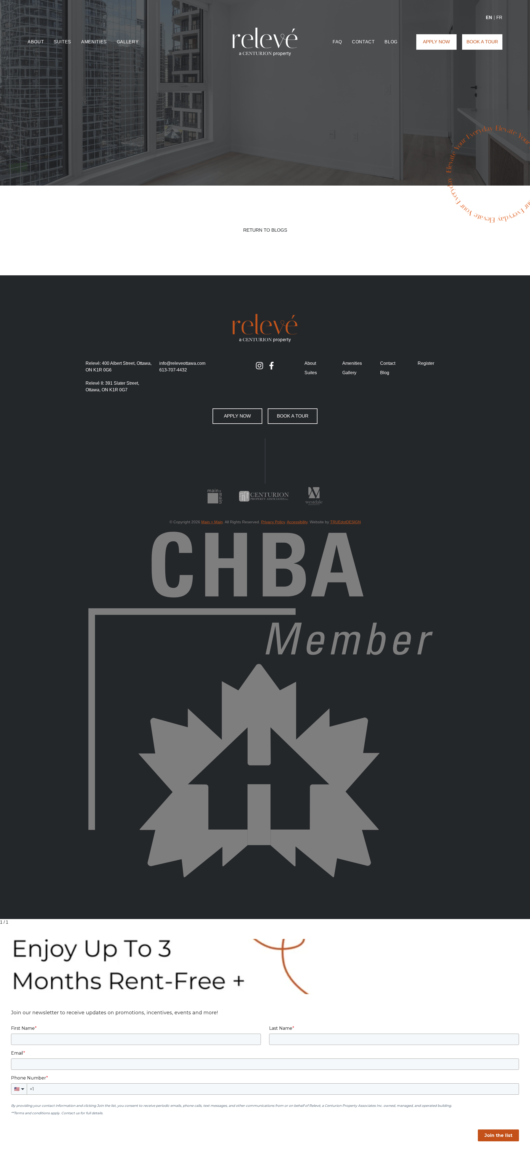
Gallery (128, 41)
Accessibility (297, 522)
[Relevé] (265, 42)
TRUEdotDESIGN (345, 522)
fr (499, 17)
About (36, 41)
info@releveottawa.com (182, 363)
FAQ (337, 41)
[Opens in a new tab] (259, 365)
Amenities (94, 41)
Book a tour (482, 41)
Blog (391, 41)
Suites (62, 41)
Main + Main (212, 522)
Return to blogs (265, 230)
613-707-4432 (173, 370)
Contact (363, 41)
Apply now (436, 41)
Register (426, 363)
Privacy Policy (273, 522)
